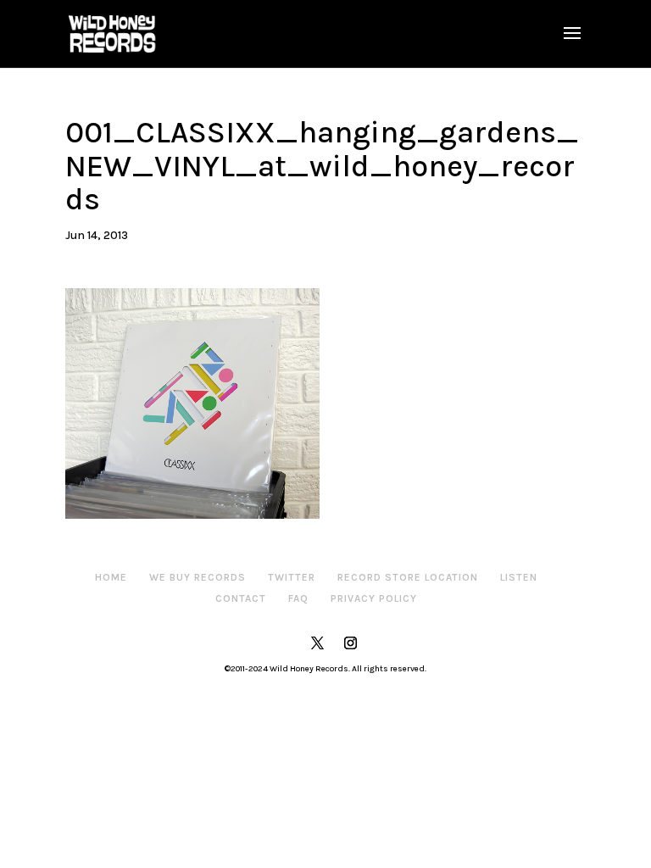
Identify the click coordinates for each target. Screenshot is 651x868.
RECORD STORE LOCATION (407, 577)
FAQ (298, 598)
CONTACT (240, 598)
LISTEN (518, 577)
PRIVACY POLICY (374, 598)
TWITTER (291, 577)
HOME (111, 577)
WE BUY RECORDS (197, 577)
